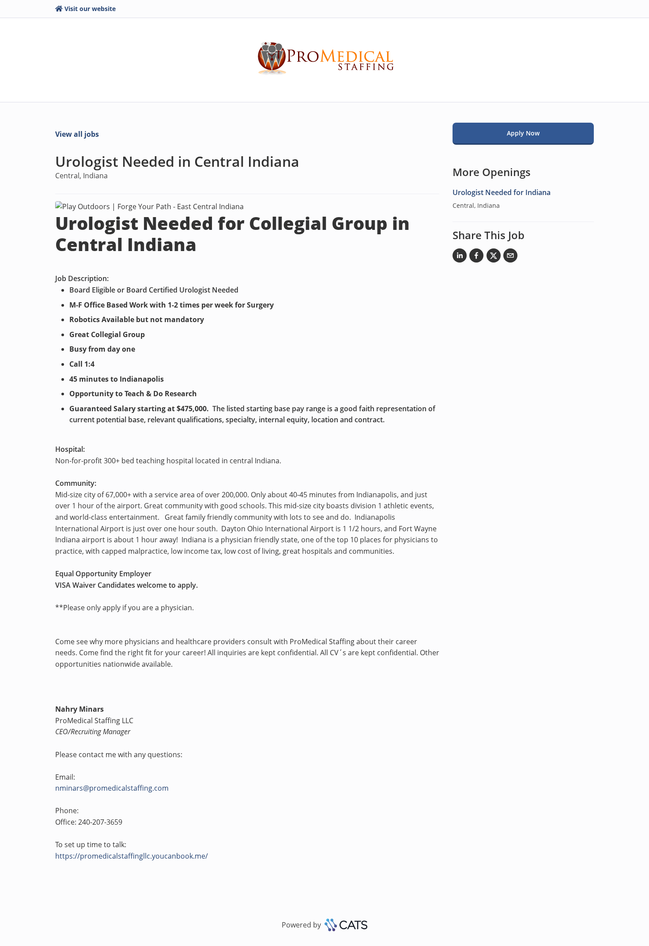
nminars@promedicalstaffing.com (112, 788)
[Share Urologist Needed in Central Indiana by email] (510, 257)
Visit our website (90, 8)
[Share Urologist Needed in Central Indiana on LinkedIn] (460, 257)
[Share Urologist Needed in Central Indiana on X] (494, 257)
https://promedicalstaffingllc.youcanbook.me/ (131, 856)
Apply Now (523, 133)
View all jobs (77, 134)
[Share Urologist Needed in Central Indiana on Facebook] (476, 257)
